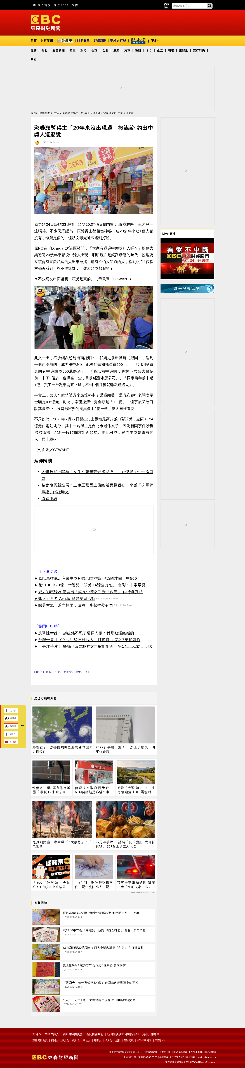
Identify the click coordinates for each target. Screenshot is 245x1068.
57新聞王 (83, 40)
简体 (75, 5)
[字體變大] (11, 719)
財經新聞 (47, 40)
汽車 (127, 50)
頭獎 (78, 671)
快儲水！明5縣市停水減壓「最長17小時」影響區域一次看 (51, 790)
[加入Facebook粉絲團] (11, 735)
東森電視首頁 (40, 1040)
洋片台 (108, 1040)
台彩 (48, 671)
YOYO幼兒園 (144, 1040)
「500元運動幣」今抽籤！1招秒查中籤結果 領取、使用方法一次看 (51, 885)
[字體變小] (11, 727)
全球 (94, 50)
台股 (105, 50)
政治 (84, 50)
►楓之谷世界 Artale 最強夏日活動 (64, 598)
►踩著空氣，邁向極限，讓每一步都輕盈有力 (73, 605)
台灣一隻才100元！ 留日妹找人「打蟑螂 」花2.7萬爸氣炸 (89, 640)
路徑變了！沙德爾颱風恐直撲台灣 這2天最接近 (62, 749)
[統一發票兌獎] (187, 292)
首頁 (34, 40)
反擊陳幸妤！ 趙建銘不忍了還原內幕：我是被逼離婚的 (86, 633)
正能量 (183, 50)
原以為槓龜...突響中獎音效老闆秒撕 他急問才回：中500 (87, 578)
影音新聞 (59, 50)
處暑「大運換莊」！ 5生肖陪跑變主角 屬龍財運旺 (136, 790)
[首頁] (45, 22)
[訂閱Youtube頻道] (11, 743)
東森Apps (61, 5)
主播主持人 (52, 1034)
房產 (116, 50)
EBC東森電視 (41, 5)
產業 (73, 50)
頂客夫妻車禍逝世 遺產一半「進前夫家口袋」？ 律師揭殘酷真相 (136, 885)
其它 (34, 59)
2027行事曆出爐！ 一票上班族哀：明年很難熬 (125, 749)
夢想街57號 (118, 40)
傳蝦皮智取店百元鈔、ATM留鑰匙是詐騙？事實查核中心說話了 (94, 790)
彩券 (57, 671)
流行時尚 (199, 50)
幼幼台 (87, 1040)
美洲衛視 (129, 1040)
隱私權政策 (210, 1052)
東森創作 (160, 1040)
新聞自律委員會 (73, 1034)
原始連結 (49, 498)
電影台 (97, 1040)
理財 (138, 50)
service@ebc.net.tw (206, 1057)
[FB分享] (11, 711)
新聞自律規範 (94, 1034)
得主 (87, 671)
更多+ (155, 40)
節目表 (36, 1034)
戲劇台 (76, 1040)
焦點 (45, 50)
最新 (34, 50)
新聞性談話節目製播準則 (123, 1034)
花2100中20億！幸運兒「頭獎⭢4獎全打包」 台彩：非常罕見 (92, 585)
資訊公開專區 (150, 1034)
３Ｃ (149, 50)
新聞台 (54, 1040)
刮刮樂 (68, 671)
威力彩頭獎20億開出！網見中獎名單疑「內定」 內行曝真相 (90, 592)
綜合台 (65, 1040)
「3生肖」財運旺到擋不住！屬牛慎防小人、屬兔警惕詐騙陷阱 (94, 885)
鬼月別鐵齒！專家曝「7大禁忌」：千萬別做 (62, 844)
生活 (160, 50)
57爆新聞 (100, 40)
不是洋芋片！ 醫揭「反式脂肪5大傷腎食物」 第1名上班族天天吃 (95, 646)
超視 (117, 1040)
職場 (171, 50)
